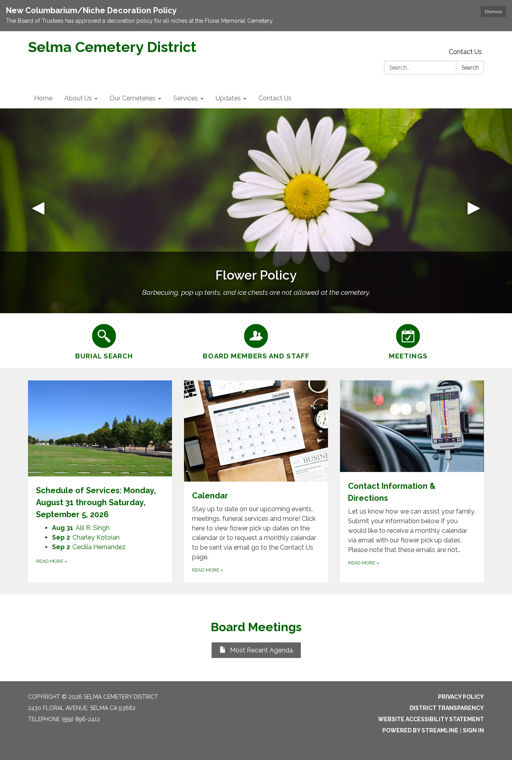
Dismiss (493, 11)
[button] (38, 210)
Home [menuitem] (43, 98)
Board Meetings (256, 627)
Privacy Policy (461, 697)
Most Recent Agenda (261, 650)
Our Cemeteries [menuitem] (133, 98)
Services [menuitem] (185, 98)
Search (470, 67)
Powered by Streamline (420, 730)
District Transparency (447, 708)
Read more (51, 561)
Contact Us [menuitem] (275, 98)
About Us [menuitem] (78, 98)
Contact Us (465, 52)
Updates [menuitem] (228, 98)
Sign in (473, 730)
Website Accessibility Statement (431, 719)
